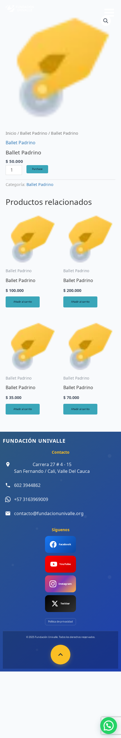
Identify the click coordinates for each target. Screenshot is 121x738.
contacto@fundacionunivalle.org (49, 513)
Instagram (65, 584)
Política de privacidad (60, 621)
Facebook (65, 544)
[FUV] (20, 12)
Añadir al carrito (23, 301)
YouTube (65, 564)
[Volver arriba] (60, 654)
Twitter (65, 603)
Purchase (37, 169)
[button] (108, 725)
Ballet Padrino (33, 133)
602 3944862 (27, 485)
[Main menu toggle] (109, 13)
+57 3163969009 (31, 499)
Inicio (11, 133)
